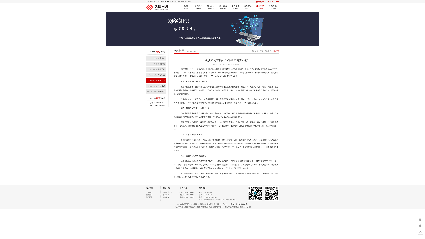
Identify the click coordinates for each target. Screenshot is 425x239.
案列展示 (236, 7)
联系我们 (273, 7)
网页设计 (157, 69)
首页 (186, 7)
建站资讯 (260, 7)
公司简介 (149, 192)
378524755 (208, 192)
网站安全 (157, 75)
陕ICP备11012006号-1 (240, 204)
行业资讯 (156, 86)
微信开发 (248, 7)
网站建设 (211, 7)
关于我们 (198, 7)
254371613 (208, 195)
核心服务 (223, 7)
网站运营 (156, 80)
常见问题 (159, 64)
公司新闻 (156, 91)
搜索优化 (159, 58)
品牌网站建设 (167, 192)
